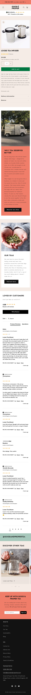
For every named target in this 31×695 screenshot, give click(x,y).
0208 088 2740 (7, 669)
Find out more (11, 281)
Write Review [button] (15, 312)
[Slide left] (12, 586)
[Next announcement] (28, 2)
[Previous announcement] (3, 2)
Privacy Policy (6, 657)
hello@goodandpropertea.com (12, 672)
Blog (4, 636)
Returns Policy (7, 653)
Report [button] (18, 363)
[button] (3, 7)
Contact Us (6, 646)
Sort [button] (4, 318)
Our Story (5, 626)
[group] (15, 304)
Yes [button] (15, 363)
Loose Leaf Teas (8, 581)
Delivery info (6, 649)
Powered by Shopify (21, 692)
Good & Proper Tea (13, 692)
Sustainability (6, 633)
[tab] (15, 324)
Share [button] (22, 363)
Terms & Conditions (8, 660)
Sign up (23, 612)
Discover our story (13, 209)
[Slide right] (19, 586)
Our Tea (5, 629)
